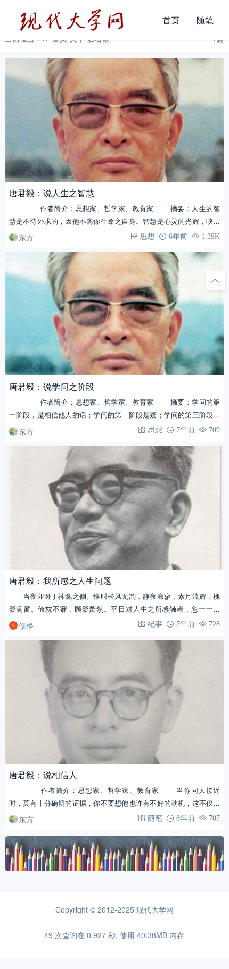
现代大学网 (155, 909)
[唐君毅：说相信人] (115, 702)
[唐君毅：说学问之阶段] (115, 314)
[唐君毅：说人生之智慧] (115, 120)
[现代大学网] (79, 20)
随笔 (205, 20)
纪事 (155, 624)
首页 (170, 20)
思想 (147, 236)
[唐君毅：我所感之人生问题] (115, 508)
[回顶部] (215, 280)
